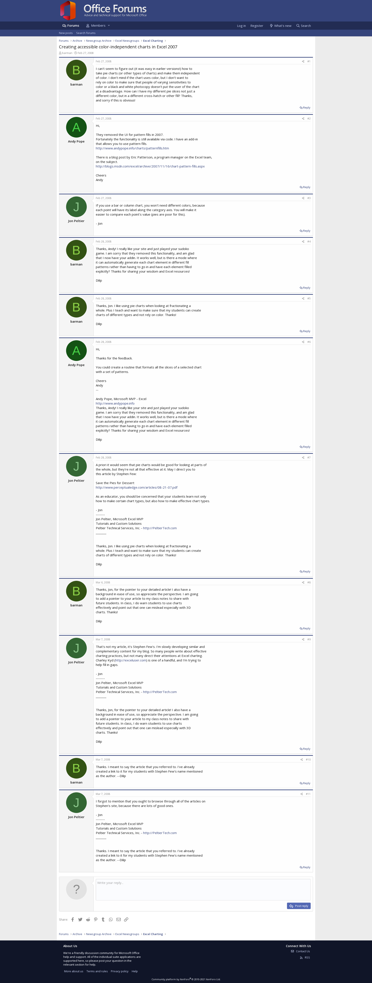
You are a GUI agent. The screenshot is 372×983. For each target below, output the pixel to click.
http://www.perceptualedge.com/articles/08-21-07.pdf (136, 487)
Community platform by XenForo (186, 979)
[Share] (303, 61)
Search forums (86, 33)
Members (98, 25)
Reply (306, 107)
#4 (309, 241)
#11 (308, 794)
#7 (309, 457)
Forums (73, 25)
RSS (307, 957)
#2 (309, 118)
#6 (309, 342)
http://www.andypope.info (115, 403)
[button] (109, 25)
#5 (309, 298)
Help (135, 971)
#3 (309, 198)
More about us (73, 971)
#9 (309, 639)
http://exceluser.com (130, 660)
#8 (309, 582)
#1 (309, 61)
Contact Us (302, 951)
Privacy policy (120, 971)
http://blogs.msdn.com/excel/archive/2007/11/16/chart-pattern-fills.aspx (150, 166)
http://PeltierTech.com (160, 528)
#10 (308, 759)
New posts (66, 33)
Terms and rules (97, 971)
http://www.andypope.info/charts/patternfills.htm (132, 148)
